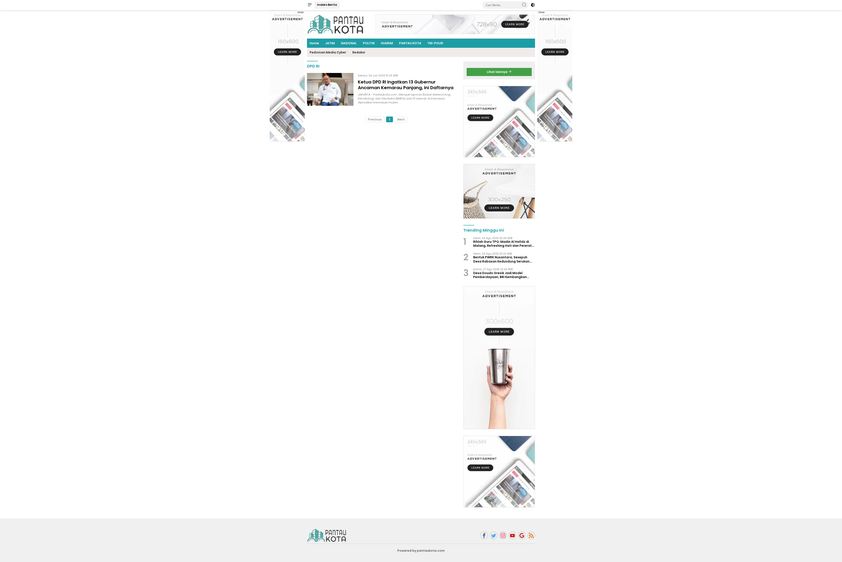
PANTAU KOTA (410, 43)
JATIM (330, 43)
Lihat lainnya (497, 72)
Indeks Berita (327, 5)
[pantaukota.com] (326, 535)
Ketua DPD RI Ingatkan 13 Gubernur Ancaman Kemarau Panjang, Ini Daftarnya (405, 85)
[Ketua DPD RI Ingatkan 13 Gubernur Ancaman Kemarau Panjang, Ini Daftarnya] (330, 89)
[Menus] (309, 5)
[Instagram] (503, 535)
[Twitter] (493, 535)
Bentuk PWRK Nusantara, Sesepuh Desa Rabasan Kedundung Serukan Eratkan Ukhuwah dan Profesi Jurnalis (503, 259)
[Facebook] (484, 535)
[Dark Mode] (533, 5)
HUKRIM (387, 43)
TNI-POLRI (435, 43)
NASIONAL (349, 43)
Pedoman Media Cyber (328, 52)
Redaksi (358, 52)
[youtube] (512, 535)
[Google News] (522, 535)
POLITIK (369, 43)
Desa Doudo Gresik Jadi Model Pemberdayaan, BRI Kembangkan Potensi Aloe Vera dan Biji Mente (500, 275)
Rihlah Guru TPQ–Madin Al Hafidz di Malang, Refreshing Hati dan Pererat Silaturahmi (502, 244)
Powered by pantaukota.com (421, 550)
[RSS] (531, 535)
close (300, 12)
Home (314, 43)
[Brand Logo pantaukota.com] (335, 24)
